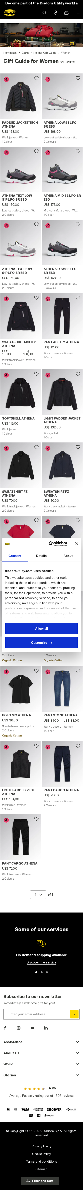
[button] (44, 13)
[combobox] (38, 894)
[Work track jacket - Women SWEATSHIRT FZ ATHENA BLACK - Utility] (20, 465)
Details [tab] (41, 556)
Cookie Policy (41, 1154)
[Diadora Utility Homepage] (9, 12)
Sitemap (41, 1169)
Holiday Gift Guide (44, 52)
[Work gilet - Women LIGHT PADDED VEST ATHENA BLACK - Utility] (20, 764)
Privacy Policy (41, 1146)
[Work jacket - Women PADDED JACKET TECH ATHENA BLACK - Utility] (20, 96)
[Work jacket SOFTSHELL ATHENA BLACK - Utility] (20, 392)
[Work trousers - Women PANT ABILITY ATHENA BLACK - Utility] (62, 316)
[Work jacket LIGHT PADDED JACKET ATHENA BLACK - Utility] (62, 392)
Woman (65, 52)
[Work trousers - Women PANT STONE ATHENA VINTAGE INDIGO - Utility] (62, 689)
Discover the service (41, 962)
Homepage (10, 52)
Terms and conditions (41, 1161)
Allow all (41, 628)
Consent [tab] (15, 556)
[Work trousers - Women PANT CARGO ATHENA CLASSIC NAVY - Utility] (62, 764)
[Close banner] (76, 543)
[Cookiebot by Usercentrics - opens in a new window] (50, 544)
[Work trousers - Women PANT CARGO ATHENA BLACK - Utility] (20, 837)
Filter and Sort (43, 1181)
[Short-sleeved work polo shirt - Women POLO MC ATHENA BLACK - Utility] (20, 689)
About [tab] (68, 556)
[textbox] (35, 895)
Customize (39, 642)
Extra (25, 52)
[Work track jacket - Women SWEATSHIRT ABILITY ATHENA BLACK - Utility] (20, 316)
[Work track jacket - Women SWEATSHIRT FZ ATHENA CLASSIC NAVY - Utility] (62, 465)
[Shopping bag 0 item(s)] (66, 13)
